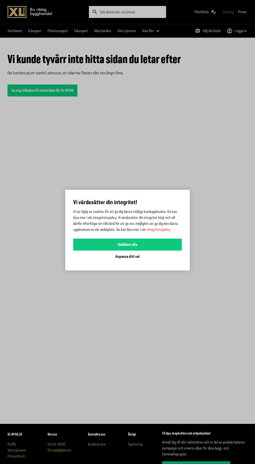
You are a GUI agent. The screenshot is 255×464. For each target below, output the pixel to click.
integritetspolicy (158, 229)
